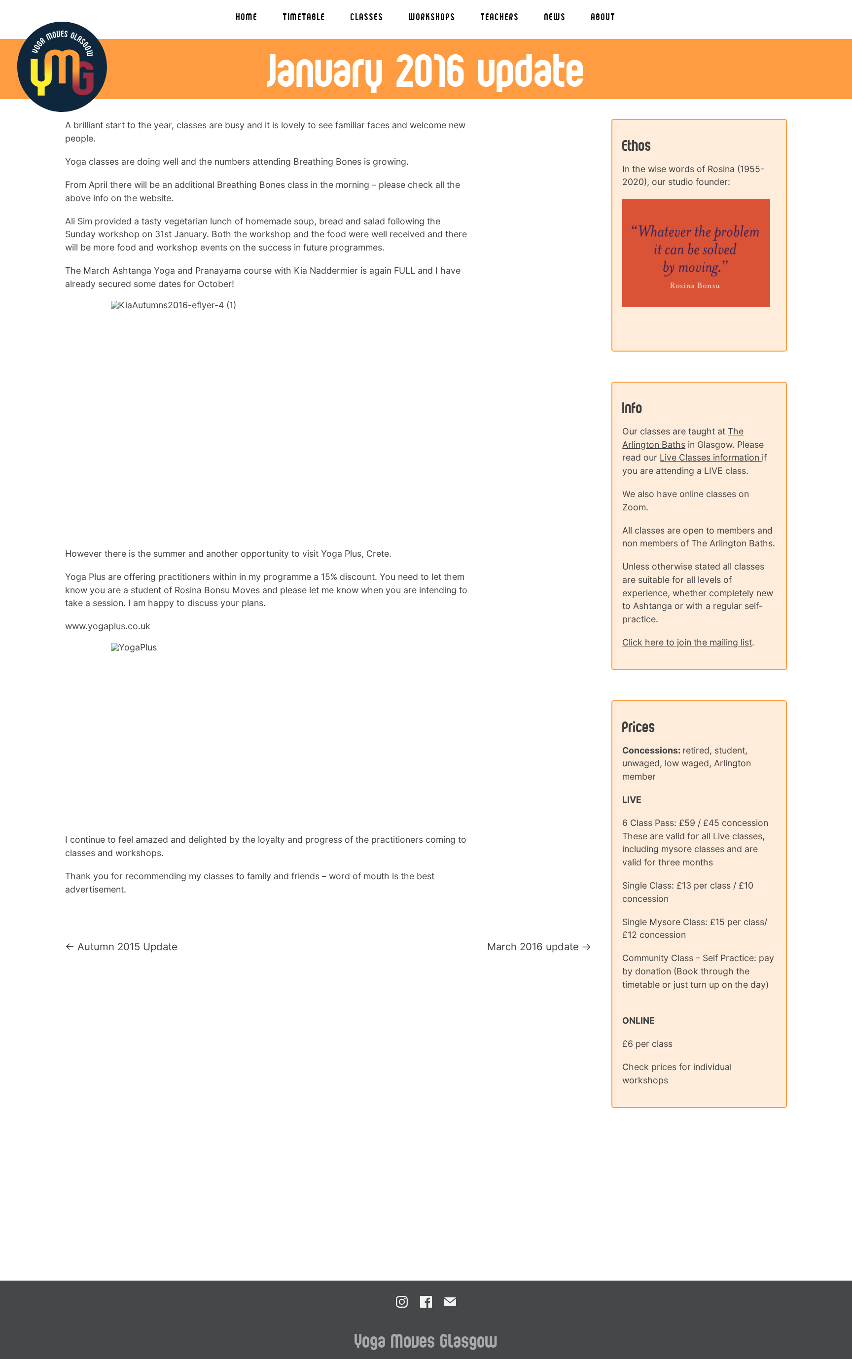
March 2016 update (533, 946)
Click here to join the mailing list (687, 642)
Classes (367, 16)
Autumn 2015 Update (127, 946)
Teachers (500, 16)
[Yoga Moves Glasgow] (62, 67)
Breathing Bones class (262, 184)
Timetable (304, 16)
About (603, 16)
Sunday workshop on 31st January (136, 234)
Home (247, 16)
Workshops (432, 16)
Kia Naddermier (326, 270)
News (555, 16)
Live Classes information (711, 457)
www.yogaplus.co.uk (107, 626)
